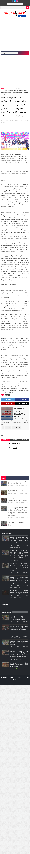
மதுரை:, (4, 122)
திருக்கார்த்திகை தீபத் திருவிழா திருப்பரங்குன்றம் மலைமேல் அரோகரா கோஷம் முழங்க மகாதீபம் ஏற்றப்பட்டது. (19, 592)
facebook (24, 440)
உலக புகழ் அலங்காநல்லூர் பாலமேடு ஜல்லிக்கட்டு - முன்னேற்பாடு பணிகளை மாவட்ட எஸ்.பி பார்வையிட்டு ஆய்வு (19, 617)
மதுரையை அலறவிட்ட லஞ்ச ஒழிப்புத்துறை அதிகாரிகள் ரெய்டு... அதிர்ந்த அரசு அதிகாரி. (18, 499)
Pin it (10, 403)
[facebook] (12, 1)
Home (2, 88)
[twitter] (15, 1)
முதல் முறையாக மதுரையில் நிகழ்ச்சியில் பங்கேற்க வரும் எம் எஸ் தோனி (17, 482)
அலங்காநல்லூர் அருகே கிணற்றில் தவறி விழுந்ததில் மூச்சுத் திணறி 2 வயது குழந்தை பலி (19, 642)
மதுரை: (7, 88)
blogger (5, 440)
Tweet (10, 399)
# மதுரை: (7, 395)
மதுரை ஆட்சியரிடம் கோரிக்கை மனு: (16, 522)
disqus (15, 440)
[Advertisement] (15, 35)
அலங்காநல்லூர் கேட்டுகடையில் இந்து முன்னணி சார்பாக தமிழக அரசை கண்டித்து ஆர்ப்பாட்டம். (19, 664)
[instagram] (17, 1)
